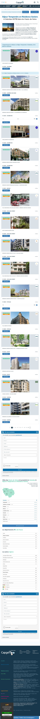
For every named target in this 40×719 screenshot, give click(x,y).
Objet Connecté (29, 701)
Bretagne (20, 559)
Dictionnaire (34, 668)
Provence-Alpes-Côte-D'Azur (20, 582)
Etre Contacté (35, 12)
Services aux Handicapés (22, 681)
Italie (21, 589)
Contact (27, 650)
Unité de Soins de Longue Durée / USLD (21, 666)
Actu (1, 6)
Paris (19, 533)
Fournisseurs (15, 698)
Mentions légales (23, 651)
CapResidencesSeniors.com (31, 702)
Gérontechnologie (31, 700)
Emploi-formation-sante (18, 704)
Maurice (21, 584)
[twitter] (4, 2)
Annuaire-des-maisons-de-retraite (27, 703)
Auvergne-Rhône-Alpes (20, 555)
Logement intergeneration (26, 691)
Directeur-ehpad (16, 703)
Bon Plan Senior (16, 662)
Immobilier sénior (30, 690)
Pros (36, 6)
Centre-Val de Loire (19, 561)
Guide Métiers (26, 696)
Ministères (18, 673)
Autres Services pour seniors (25, 688)
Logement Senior (20, 6)
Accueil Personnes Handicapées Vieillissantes (29, 665)
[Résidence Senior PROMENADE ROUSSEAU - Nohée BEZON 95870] (20, 177)
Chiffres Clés (29, 668)
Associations (23, 676)
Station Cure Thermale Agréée (19, 694)
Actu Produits (23, 661)
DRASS (30, 674)
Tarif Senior (22, 693)
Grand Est (19, 568)
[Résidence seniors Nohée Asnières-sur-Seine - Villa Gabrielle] (20, 82)
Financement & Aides (17, 668)
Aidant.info (25, 704)
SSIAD (28, 681)
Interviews (23, 660)
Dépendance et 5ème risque (30, 660)
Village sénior (23, 690)
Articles (18, 660)
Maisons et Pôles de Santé (18, 705)
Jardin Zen (28, 694)
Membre (35, 2)
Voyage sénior (34, 693)
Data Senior (33, 662)
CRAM (37, 674)
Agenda (4, 6)
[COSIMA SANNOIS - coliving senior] (20, 386)
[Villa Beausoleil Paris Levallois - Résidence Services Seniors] (20, 268)
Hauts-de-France (20, 570)
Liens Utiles (3, 673)
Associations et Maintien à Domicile (20, 683)
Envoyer (20, 469)
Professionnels (4, 698)
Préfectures (26, 674)
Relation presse (36, 653)
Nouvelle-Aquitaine (20, 576)
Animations (36, 667)
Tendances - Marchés (23, 700)
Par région (15, 670)
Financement (15, 699)
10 (28, 427)
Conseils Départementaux (18, 674)
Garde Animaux (27, 686)
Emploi (38, 6)
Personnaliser (7, 714)
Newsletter (28, 651)
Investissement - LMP (23, 699)
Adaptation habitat (35, 691)
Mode (26, 693)
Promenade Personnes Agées (23, 685)
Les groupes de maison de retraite (20, 667)
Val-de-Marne (19, 546)
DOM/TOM (5, 566)
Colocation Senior (16, 691)
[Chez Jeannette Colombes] (20, 55)
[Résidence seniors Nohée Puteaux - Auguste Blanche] (20, 291)
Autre (21, 668)
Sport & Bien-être (33, 685)
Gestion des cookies (27, 710)
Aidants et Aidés (16, 661)
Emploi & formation (5, 696)
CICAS (34, 679)
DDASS (33, 674)
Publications (25, 662)
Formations (21, 696)
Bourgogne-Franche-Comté (19, 557)
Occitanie (19, 578)
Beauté (29, 693)
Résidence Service (14, 6)
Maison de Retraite (17, 664)
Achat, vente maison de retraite (19, 701)
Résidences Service (5, 670)
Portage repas (24, 680)
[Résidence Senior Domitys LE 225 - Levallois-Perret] (20, 245)
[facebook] (2, 2)
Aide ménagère (28, 680)
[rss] (6, 2)
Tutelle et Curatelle (17, 677)
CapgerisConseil (23, 702)
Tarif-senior (30, 704)
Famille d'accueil (30, 667)
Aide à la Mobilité (27, 684)
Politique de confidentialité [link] (7, 716)
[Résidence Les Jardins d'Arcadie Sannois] (20, 409)
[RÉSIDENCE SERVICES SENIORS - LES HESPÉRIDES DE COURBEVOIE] (20, 104)
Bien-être (30, 6)
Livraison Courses (16, 680)
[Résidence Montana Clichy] (20, 363)
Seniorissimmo (16, 702)
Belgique (21, 587)
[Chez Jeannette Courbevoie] (20, 131)
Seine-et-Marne (19, 539)
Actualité (3, 660)
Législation (24, 668)
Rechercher (25, 12)
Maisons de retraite (8, 6)
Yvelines (19, 537)
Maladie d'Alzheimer (25, 664)
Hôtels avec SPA (16, 693)
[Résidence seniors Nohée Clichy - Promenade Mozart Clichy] (20, 340)
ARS (14, 673)
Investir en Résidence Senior (30, 670)
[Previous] (10, 427)
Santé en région (23, 673)
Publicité (27, 653)
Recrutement (21, 698)
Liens (33, 6)
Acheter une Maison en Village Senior (20, 671)
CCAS (17, 675)
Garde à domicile (35, 680)
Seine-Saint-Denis (19, 543)
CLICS (23, 675)
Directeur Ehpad (16, 668)
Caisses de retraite (17, 676)
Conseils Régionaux (33, 673)
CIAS (20, 675)
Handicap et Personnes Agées (32, 661)
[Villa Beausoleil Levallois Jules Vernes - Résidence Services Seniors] (20, 200)
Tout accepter (7, 712)
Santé (21, 662)
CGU (20, 650)
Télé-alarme (29, 687)
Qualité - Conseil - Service (29, 698)
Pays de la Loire (19, 580)
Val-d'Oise (19, 548)
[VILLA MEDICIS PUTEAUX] (20, 318)
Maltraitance (29, 676)
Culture (29, 662)
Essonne (19, 541)
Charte (21, 653)
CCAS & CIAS (26, 679)
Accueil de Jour (33, 664)
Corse (19, 563)
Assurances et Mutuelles (29, 675)
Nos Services (15, 700)
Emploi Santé (16, 696)
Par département (21, 670)
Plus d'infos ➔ (6, 68)
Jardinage (33, 686)
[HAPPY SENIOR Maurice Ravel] (20, 222)
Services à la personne (25, 6)
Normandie (19, 574)
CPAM (14, 675)
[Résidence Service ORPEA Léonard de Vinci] (20, 154)
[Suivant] (30, 427)
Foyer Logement (16, 665)
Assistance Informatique (33, 682)
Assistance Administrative (23, 682)
